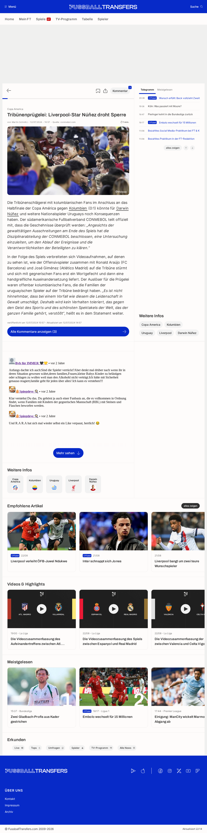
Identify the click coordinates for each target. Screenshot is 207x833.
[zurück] (8, 91)
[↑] (186, 147)
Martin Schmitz (20, 122)
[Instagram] (170, 771)
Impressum (12, 805)
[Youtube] (188, 771)
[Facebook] (160, 771)
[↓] (192, 147)
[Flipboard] (197, 771)
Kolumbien (78, 208)
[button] (10, 6)
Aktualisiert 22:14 (192, 828)
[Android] (133, 771)
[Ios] (143, 771)
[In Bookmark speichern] (98, 90)
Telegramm (147, 89)
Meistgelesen (164, 89)
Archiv (9, 811)
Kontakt (10, 798)
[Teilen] (105, 90)
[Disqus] (68, 406)
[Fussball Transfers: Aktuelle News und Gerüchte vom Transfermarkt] (103, 6)
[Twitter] (179, 771)
